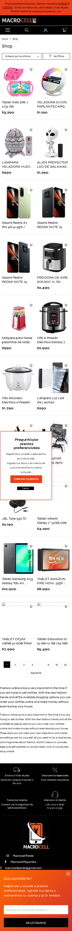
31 (48, 664)
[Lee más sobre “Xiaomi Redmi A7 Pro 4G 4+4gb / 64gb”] (31, 190)
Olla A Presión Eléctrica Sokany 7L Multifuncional (52, 342)
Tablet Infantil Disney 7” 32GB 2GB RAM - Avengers (51, 522)
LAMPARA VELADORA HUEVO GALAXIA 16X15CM (17, 166)
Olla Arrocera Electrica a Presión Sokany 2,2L (16, 402)
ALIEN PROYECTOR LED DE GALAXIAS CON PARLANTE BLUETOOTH (52, 168)
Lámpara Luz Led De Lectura (50, 400)
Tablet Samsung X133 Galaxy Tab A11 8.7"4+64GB (17, 583)
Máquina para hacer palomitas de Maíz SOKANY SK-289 (17, 342)
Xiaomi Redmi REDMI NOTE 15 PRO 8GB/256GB (50, 227)
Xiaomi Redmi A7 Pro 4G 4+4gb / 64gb (14, 227)
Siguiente (36, 673)
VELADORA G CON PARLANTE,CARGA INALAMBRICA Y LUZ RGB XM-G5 (52, 108)
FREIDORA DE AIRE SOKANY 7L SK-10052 (52, 281)
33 (65, 664)
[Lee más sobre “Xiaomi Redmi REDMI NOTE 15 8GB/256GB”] (31, 245)
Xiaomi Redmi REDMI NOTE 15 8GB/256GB (14, 281)
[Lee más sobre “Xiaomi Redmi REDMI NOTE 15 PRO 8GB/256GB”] (66, 190)
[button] (31, 69)
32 (56, 664)
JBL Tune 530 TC (14, 518)
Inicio (5, 38)
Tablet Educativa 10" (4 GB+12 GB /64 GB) (52, 641)
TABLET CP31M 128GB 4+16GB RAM (17, 641)
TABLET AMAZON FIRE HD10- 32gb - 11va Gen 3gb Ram (51, 583)
